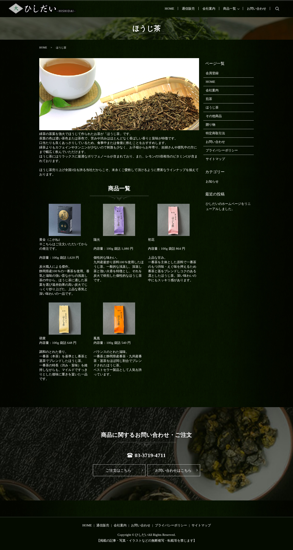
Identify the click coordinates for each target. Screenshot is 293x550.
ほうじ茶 (212, 107)
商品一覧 (229, 8)
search (277, 8)
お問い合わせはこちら (173, 470)
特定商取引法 (215, 133)
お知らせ (212, 181)
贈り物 (210, 124)
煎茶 (209, 99)
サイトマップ (215, 159)
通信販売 (188, 8)
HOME (169, 8)
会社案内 (208, 8)
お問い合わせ (256, 8)
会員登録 (212, 73)
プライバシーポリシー (222, 150)
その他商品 (214, 116)
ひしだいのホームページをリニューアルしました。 (228, 206)
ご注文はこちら (118, 470)
